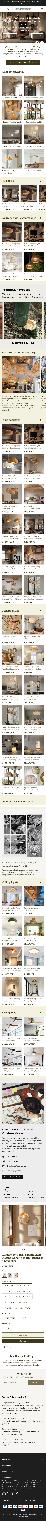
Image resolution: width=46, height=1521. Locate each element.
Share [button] (9, 1347)
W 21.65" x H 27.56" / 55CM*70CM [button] (17, 1308)
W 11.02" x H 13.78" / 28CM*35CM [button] (17, 1291)
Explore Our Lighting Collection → (23, 62)
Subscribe (36, 1382)
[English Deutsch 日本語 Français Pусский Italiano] (12, 1500)
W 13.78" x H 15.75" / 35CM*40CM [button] (17, 1297)
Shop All (37, 36)
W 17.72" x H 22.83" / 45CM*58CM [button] (17, 1303)
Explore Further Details (12, 1177)
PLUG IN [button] (25, 1318)
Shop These (10, 36)
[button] (4, 9)
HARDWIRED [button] (10, 1318)
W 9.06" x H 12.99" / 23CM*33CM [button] (17, 1286)
